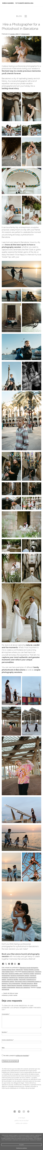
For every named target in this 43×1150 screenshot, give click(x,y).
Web (3, 1048)
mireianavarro (25, 34)
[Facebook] (14, 1112)
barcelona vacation (13, 979)
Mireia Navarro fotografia (14, 985)
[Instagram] (23, 1112)
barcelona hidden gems (15, 973)
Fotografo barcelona (27, 983)
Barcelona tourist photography (29, 967)
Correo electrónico (8, 1040)
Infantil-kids (19, 969)
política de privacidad (22, 1055)
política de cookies (21, 1123)
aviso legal (21, 1118)
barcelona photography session (19, 975)
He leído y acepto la (16, 1055)
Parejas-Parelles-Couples (31, 969)
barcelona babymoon (28, 971)
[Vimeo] (19, 1112)
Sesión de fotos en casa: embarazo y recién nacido (10, 994)
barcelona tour (13, 977)
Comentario (6, 1014)
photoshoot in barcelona (30, 985)
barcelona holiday (28, 973)
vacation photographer (8, 987)
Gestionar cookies (21, 1148)
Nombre (4, 1032)
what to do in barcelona (23, 987)
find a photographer (14, 983)
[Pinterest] (28, 1112)
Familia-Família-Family (8, 969)
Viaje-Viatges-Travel (8, 971)
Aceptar (21, 1144)
